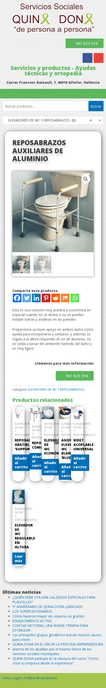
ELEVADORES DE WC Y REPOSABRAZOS (56, 389)
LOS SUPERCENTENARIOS (32, 611)
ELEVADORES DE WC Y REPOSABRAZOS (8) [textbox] (48, 120)
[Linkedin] (36, 298)
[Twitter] (26, 298)
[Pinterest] (46, 298)
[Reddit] (55, 298)
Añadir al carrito (21, 462)
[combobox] (53, 120)
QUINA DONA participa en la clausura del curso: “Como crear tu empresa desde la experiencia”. (56, 660)
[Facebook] (17, 298)
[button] (53, 93)
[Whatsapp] (75, 298)
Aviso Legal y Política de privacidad (29, 677)
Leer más (19, 558)
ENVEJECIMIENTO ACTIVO (32, 621)
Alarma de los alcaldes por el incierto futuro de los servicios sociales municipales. (52, 651)
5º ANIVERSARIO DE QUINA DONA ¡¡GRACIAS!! (47, 606)
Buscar (96, 106)
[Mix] (65, 298)
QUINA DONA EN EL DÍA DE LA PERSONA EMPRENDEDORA (58, 644)
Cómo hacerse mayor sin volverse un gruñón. (49, 616)
